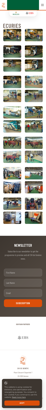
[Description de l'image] (12, 35)
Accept (22, 403)
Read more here (19, 397)
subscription (23, 303)
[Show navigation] (42, 5)
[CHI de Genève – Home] (3, 5)
